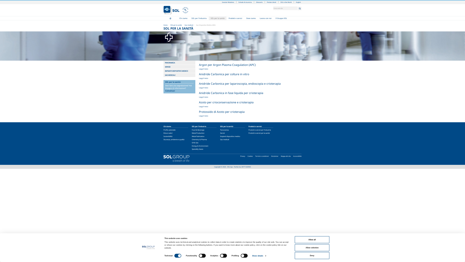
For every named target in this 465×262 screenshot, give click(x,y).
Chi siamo (183, 18)
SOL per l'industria (199, 18)
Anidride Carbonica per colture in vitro (224, 74)
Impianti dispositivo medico (230, 136)
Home (170, 18)
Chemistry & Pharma (199, 139)
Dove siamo (251, 18)
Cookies (250, 156)
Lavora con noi (265, 18)
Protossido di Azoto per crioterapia (222, 112)
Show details (257, 256)
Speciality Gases (197, 149)
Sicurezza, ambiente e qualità (173, 139)
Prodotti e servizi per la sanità (259, 133)
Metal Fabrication (198, 136)
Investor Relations (228, 2)
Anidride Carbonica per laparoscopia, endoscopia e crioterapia (240, 84)
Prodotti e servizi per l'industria (259, 130)
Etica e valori (167, 133)
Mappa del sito (286, 156)
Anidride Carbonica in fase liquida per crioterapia (231, 93)
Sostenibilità (167, 136)
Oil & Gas (195, 143)
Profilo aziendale (169, 130)
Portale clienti (271, 2)
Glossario (259, 2)
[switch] (202, 256)
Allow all (312, 240)
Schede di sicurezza (245, 2)
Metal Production (198, 133)
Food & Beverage (198, 130)
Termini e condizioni (262, 156)
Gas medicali (189, 25)
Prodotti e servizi (235, 18)
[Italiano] (171, 10)
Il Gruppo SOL (281, 18)
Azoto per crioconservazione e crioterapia (226, 102)
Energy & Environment (200, 146)
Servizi (222, 133)
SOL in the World (286, 2)
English (298, 2)
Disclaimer (274, 156)
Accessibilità (297, 156)
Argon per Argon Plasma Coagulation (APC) (227, 65)
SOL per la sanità (218, 18)
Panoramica (224, 130)
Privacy (242, 156)
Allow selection (312, 248)
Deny (312, 255)
